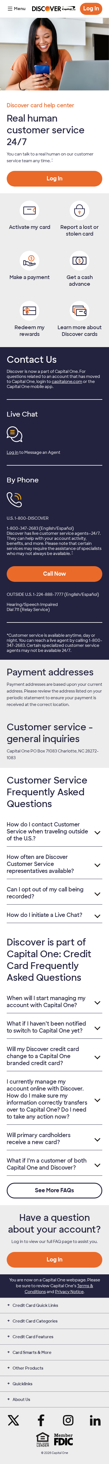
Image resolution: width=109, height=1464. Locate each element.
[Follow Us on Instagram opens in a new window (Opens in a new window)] (68, 1420)
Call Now (54, 573)
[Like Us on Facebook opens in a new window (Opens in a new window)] (41, 1420)
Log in (12, 452)
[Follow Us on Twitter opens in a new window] (14, 1420)
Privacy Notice (69, 1291)
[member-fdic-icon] (63, 1439)
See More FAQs (54, 1190)
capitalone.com (67, 381)
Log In (91, 8)
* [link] (52, 160)
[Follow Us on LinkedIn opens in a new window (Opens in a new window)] (95, 1420)
